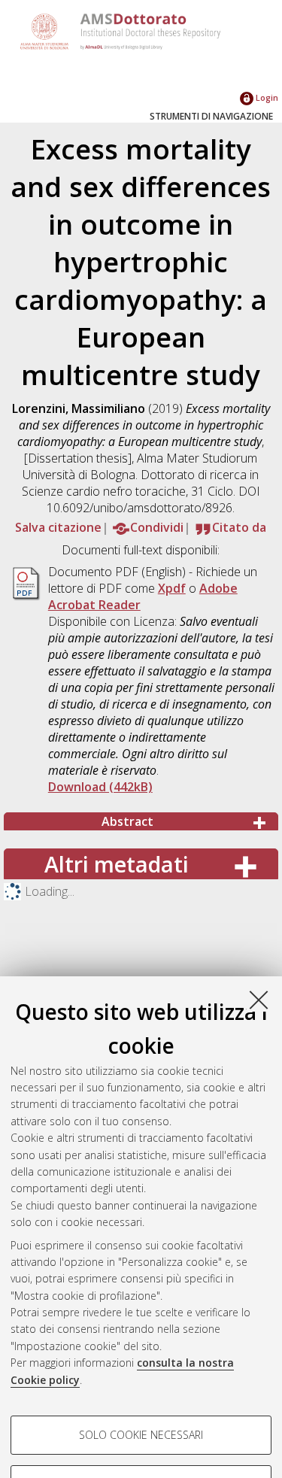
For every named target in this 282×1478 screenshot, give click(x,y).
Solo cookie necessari (141, 1435)
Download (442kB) (100, 786)
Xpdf (172, 588)
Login (265, 97)
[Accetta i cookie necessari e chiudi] (259, 1000)
